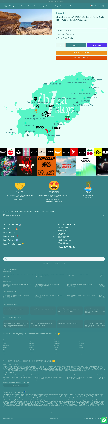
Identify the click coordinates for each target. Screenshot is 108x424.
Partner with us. (16, 385)
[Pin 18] (82, 90)
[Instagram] (87, 419)
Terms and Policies (54, 418)
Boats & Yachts (62, 230)
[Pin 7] (59, 103)
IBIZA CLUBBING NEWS (10, 291)
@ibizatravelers (7, 271)
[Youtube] (90, 419)
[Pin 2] (77, 102)
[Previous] (5, 275)
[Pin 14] (56, 81)
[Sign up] (103, 215)
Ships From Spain (65, 38)
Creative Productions (63, 243)
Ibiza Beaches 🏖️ (10, 228)
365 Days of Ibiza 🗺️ (12, 225)
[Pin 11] (93, 78)
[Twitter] (95, 419)
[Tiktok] (93, 419)
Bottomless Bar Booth (63, 236)
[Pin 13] (84, 98)
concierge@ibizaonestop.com (54, 199)
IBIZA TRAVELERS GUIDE (10, 270)
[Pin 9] (95, 94)
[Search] (100, 6)
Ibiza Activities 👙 (10, 236)
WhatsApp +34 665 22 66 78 (54, 201)
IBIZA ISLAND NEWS (9, 280)
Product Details (64, 30)
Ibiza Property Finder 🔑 (13, 244)
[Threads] (98, 419)
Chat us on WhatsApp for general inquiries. (54, 263)
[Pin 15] (57, 121)
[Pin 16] (25, 123)
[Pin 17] (54, 107)
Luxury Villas (61, 229)
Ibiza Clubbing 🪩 (10, 240)
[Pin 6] (77, 79)
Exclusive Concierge (63, 227)
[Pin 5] (28, 135)
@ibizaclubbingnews (8, 293)
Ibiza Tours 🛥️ (9, 232)
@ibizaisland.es (7, 281)
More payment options (97, 48)
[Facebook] (84, 419)
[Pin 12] (93, 85)
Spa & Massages (62, 234)
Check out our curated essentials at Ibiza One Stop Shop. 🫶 (29, 361)
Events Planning (62, 242)
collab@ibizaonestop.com (19, 199)
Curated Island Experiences (65, 232)
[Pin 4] (34, 116)
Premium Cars (61, 237)
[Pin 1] (41, 99)
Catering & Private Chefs (64, 240)
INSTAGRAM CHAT (88, 195)
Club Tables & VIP (62, 233)
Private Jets (61, 239)
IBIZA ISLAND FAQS (66, 247)
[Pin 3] (49, 131)
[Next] (102, 275)
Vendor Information (66, 34)
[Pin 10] (11, 129)
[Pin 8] (74, 109)
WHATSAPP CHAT (88, 197)
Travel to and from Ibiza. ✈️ (14, 392)
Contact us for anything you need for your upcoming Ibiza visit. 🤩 (31, 334)
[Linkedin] (101, 419)
